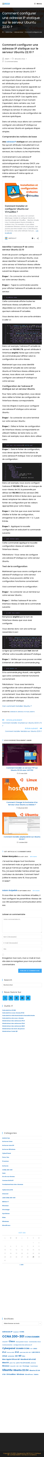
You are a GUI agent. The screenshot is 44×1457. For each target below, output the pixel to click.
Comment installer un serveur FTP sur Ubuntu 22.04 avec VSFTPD (22, 769)
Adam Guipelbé (9, 890)
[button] (40, 297)
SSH (20, 1366)
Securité (12, 1366)
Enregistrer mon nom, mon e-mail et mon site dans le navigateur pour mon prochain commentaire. (21, 961)
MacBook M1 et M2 (28, 1359)
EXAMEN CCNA (22, 1348)
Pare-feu (5, 1157)
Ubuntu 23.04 (34, 1370)
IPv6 (17, 1352)
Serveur (20, 711)
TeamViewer (34, 1366)
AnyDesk (16, 1332)
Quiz (4, 1173)
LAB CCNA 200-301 (8, 1198)
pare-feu (12, 1363)
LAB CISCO (36, 1352)
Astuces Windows (8, 1149)
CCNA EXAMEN (32, 1337)
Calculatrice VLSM (9, 1010)
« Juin (21, 1265)
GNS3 (35, 1348)
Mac (23, 1356)
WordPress (6, 1225)
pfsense (33, 1363)
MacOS (5, 1362)
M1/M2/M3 (11, 1356)
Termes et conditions (29, 1455)
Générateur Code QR (9, 1031)
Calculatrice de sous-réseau (13, 1018)
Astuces (5, 1166)
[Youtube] (22, 998)
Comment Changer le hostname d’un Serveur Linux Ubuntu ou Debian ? (22, 803)
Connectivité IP (8, 1180)
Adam (7, 59)
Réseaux (5, 1206)
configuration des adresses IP (22, 1345)
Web (4, 1217)
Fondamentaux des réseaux (12, 1184)
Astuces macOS (8, 1145)
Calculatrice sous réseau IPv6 (13, 1013)
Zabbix (36, 1374)
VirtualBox (11, 1374)
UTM (4, 1374)
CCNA (21, 1332)
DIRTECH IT (30, 1453)
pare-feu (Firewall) (23, 1363)
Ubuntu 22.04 (21, 1370)
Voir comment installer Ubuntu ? (17, 706)
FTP (31, 1348)
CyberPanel (6, 1153)
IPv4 (4, 1352)
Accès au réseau (8, 1176)
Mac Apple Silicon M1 (11, 1359)
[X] (5, 998)
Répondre (33, 856)
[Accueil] (3, 32)
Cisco (12, 1341)
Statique (26, 711)
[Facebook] (10, 998)
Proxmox (5, 1161)
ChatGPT (5, 1342)
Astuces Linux (20, 59)
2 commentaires (11, 62)
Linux (4, 1356)
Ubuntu (32, 711)
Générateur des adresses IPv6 (13, 1023)
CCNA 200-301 (7, 1170)
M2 (16, 1356)
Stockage (6, 1210)
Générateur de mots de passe (13, 1029)
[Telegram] (28, 998)
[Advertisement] (22, 1058)
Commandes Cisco (35, 1342)
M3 (20, 1356)
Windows (5, 1221)
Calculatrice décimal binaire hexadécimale (18, 1015)
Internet (5, 1194)
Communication (7, 1345)
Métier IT (5, 1202)
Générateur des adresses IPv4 (13, 1021)
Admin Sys (6, 1138)
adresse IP (11, 141)
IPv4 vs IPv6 (10, 1352)
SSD (17, 1366)
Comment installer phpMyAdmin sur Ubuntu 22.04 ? (22, 838)
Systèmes (6, 1213)
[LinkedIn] (16, 998)
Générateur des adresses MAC (13, 1026)
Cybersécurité (7, 1190)
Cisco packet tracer (22, 1342)
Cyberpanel (8, 1348)
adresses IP (13, 711)
